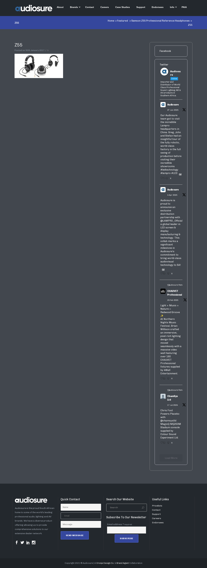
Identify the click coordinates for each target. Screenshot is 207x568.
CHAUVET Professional (174, 293)
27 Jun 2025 (172, 110)
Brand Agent (123, 563)
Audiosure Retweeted (178, 285)
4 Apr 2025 (172, 195)
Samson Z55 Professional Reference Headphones (160, 20)
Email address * (119, 524)
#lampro (165, 173)
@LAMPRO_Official (171, 220)
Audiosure (173, 104)
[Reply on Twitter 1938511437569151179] (161, 179)
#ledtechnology (169, 169)
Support (156, 514)
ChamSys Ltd (172, 398)
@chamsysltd (168, 420)
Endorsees (158, 522)
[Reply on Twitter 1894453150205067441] (161, 379)
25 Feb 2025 (172, 300)
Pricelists (157, 505)
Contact (156, 510)
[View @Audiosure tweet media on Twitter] (179, 173)
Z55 (18, 45)
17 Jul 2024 (172, 405)
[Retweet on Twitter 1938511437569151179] (163, 179)
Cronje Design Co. (105, 563)
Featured (122, 20)
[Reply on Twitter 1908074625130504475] (161, 274)
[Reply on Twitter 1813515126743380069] (161, 444)
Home (111, 20)
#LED (174, 173)
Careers (156, 518)
